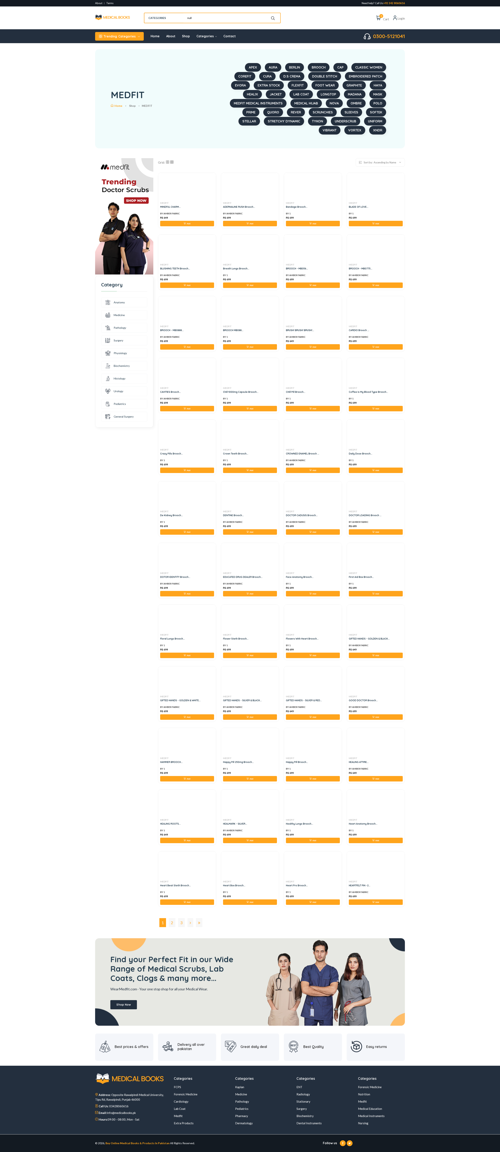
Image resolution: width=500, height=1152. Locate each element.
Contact (229, 36)
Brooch (319, 67)
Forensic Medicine (185, 1094)
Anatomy (119, 302)
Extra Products (184, 1123)
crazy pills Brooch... (171, 453)
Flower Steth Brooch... (235, 638)
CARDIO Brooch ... (359, 330)
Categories (120, 36)
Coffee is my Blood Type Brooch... (368, 391)
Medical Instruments (371, 1116)
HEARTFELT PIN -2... (359, 885)
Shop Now (123, 1004)
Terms (109, 3)
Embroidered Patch (365, 76)
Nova (334, 103)
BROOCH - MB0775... (360, 268)
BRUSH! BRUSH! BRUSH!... (300, 330)
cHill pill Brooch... (295, 391)
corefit (244, 76)
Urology (118, 391)
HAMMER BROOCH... (171, 762)
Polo (377, 103)
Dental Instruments (309, 1123)
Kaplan (239, 1087)
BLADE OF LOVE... (358, 206)
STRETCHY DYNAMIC (284, 121)
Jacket (276, 94)
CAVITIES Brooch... (170, 391)
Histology (119, 378)
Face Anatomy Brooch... (299, 577)
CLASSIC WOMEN (368, 67)
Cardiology (181, 1101)
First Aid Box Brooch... (361, 577)
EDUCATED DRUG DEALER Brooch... (242, 577)
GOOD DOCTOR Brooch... (363, 700)
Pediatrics (120, 403)
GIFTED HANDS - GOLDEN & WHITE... (180, 700)
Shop (186, 36)
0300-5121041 (389, 36)
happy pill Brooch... (297, 762)
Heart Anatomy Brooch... (363, 823)
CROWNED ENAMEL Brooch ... (302, 453)
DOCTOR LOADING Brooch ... (365, 515)
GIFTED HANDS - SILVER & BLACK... (242, 700)
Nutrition (364, 1094)
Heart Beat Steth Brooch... (175, 885)
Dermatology (244, 1123)
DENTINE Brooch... (233, 515)
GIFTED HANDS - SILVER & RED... (304, 700)
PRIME (250, 112)
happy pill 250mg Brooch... (238, 762)
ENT (299, 1087)
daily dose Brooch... (360, 453)
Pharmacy (241, 1116)
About (98, 3)
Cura (267, 76)
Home (155, 36)
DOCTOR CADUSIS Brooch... (302, 515)
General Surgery (124, 416)
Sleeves (351, 112)
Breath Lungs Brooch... (236, 268)
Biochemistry (122, 365)
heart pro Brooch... (297, 885)
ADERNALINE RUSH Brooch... (239, 206)
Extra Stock (269, 85)
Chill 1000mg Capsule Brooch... (240, 391)
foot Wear (325, 85)
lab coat (301, 94)
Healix (252, 94)
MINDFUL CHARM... (170, 206)
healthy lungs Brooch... (299, 823)
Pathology (120, 327)
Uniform (375, 121)
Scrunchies (323, 112)
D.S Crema (291, 76)
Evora (240, 85)
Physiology (120, 353)
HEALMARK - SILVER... (235, 823)
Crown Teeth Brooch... (235, 453)
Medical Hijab (306, 103)
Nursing (363, 1123)
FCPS (177, 1087)
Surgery (118, 340)
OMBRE (356, 103)
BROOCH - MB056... (297, 268)
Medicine (119, 315)
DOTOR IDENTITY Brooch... (175, 577)
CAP (340, 67)
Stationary (303, 1101)
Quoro (273, 112)
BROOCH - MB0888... (172, 330)
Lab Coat (180, 1108)
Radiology (303, 1094)
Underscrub (345, 121)
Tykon (317, 121)
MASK (377, 94)
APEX (253, 67)
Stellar (249, 121)
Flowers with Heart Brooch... (302, 638)
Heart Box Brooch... (234, 885)
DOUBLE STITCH (324, 76)
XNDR (377, 130)
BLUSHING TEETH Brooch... (175, 268)
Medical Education (370, 1108)
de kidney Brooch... (171, 515)
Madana (355, 94)
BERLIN (294, 67)
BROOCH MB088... (233, 330)
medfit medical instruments (258, 103)
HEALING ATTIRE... (359, 762)
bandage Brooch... (296, 206)
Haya (378, 85)
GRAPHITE (354, 85)
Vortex (354, 130)
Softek (376, 112)
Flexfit (298, 85)
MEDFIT (164, 202)
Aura (273, 67)
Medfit (178, 1116)
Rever (296, 112)
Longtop (328, 94)
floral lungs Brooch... (172, 638)
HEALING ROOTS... (170, 823)
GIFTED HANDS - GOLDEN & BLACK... (369, 638)
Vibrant (330, 130)
